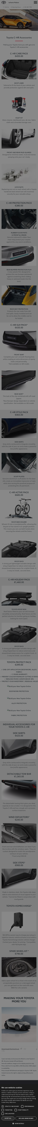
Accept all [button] (8, 1118)
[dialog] (19, 1106)
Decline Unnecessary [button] (26, 1118)
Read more (13, 1102)
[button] (19, 1123)
